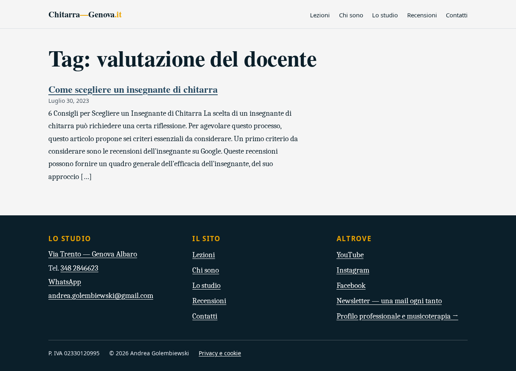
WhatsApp (64, 281)
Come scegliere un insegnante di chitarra (133, 89)
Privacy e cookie (220, 353)
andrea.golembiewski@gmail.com (100, 295)
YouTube (350, 254)
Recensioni (422, 15)
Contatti (457, 15)
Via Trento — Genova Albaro (92, 254)
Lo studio (385, 15)
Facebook (351, 285)
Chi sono (351, 15)
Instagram (353, 270)
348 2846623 (79, 268)
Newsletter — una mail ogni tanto (389, 300)
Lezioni (320, 15)
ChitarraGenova (85, 14)
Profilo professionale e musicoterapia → (397, 316)
